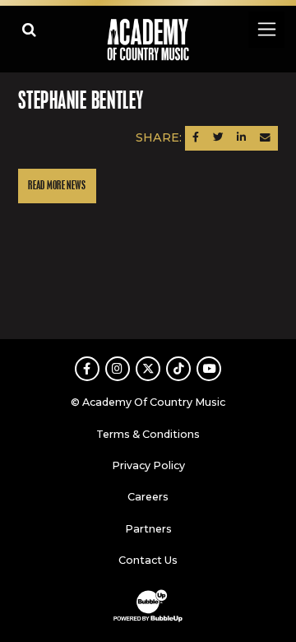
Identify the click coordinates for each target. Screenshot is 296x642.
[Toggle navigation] (266, 29)
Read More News (57, 185)
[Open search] (29, 29)
